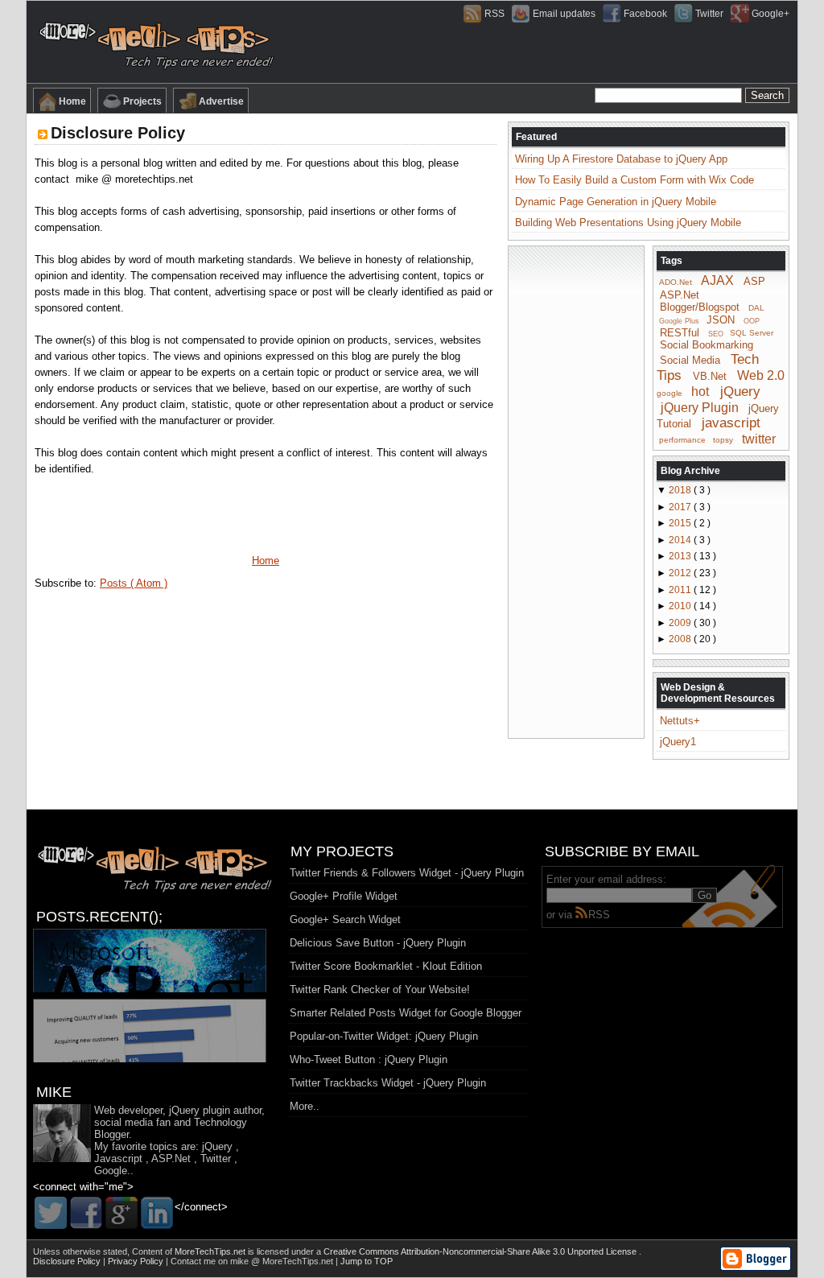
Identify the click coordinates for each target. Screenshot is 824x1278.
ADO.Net (675, 282)
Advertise (221, 101)
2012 (681, 573)
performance (682, 439)
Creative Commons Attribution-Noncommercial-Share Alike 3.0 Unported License (481, 1251)
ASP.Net (679, 295)
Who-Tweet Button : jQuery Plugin (368, 1059)
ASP (754, 281)
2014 (681, 540)
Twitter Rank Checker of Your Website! (380, 989)
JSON (721, 320)
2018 (681, 490)
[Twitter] (51, 1213)
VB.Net (710, 376)
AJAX (717, 280)
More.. (304, 1106)
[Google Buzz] (121, 1213)
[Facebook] (86, 1213)
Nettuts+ (680, 721)
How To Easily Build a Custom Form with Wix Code (634, 180)
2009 (681, 623)
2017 (681, 507)
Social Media (690, 360)
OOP (752, 321)
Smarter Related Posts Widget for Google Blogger (405, 1013)
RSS (494, 13)
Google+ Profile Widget (344, 896)
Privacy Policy (137, 1261)
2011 (681, 590)
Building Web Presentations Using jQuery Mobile (628, 222)
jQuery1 (678, 742)
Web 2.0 (761, 375)
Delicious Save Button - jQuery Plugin (378, 943)
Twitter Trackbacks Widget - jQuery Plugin (388, 1083)
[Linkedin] (157, 1213)
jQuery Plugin (700, 407)
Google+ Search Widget (345, 919)
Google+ (770, 13)
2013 (681, 556)
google (669, 393)
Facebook (645, 13)
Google (110, 1171)
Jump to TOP (366, 1261)
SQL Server (751, 332)
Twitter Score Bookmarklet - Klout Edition (386, 966)
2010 (681, 606)
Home (72, 101)
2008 (681, 639)
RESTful (679, 332)
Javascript (118, 1158)
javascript (731, 423)
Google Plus (679, 321)
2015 (681, 523)
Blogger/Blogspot (700, 307)
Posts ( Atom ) (133, 583)
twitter (759, 438)
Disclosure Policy (118, 133)
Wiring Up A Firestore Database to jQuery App (621, 159)
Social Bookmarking (706, 345)
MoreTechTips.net (211, 1251)
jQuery (740, 391)
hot (700, 391)
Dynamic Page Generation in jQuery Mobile (615, 202)
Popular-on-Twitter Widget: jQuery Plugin (384, 1036)
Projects (142, 101)
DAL (756, 307)
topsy (723, 439)
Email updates (564, 13)
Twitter (709, 13)
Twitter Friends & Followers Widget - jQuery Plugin (407, 873)
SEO (715, 333)
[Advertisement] (576, 490)
